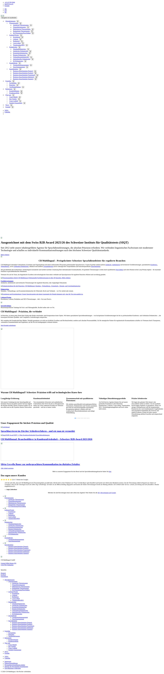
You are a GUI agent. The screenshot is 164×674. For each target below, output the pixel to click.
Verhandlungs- (5, 266)
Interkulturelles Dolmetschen (21, 59)
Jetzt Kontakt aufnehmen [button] (8, 325)
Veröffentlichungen (15, 87)
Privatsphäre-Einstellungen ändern (15, 665)
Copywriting (17, 43)
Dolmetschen (13, 47)
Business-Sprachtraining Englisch (23, 73)
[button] (75, 418)
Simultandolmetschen (19, 49)
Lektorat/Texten (14, 35)
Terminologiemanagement (21, 65)
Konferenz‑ (154, 265)
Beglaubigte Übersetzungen (21, 31)
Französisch (4, 576)
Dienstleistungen (10, 21)
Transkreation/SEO (19, 45)
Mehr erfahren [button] (5, 255)
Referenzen (9, 89)
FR (5, 12)
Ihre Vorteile (13, 99)
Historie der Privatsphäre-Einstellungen (16, 666)
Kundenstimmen (14, 91)
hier (110, 471)
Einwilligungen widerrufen (13, 668)
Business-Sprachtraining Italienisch (23, 77)
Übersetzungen (13, 23)
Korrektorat (16, 37)
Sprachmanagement (19, 67)
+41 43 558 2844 (10, 2)
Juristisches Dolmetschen (20, 51)
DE (6, 9)
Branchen (12, 85)
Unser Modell (13, 97)
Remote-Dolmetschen (19, 55)
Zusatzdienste (13, 63)
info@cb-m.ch (9, 4)
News (7, 105)
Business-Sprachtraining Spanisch (23, 79)
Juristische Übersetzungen (21, 25)
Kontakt (7, 6)
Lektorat (15, 39)
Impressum (8, 661)
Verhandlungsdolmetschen (21, 57)
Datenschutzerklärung (11, 663)
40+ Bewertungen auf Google (107, 493)
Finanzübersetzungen (19, 27)
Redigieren (16, 41)
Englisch (3, 575)
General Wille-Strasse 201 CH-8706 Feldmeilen (8, 564)
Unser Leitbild (13, 101)
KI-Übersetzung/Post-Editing (22, 33)
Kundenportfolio (14, 93)
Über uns (8, 95)
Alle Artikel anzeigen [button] (7, 468)
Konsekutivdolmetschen (20, 53)
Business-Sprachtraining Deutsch (23, 71)
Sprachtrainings (95, 266)
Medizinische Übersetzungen (21, 29)
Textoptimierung (48, 266)
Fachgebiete (13, 83)
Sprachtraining (13, 69)
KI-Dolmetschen (18, 61)
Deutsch (3, 573)
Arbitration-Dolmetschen (21, 266)
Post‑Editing (119, 269)
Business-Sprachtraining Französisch (24, 75)
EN (6, 10)
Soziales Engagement (15, 103)
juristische (108, 265)
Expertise (8, 81)
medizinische (116, 265)
